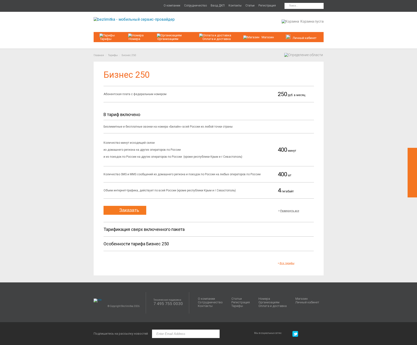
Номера (134, 39)
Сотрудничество (195, 5)
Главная (99, 55)
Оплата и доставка (216, 39)
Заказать (129, 210)
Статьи (250, 5)
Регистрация (267, 5)
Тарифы (105, 39)
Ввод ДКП (218, 5)
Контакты (235, 5)
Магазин (268, 37)
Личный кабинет (307, 302)
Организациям (167, 39)
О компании (172, 5)
